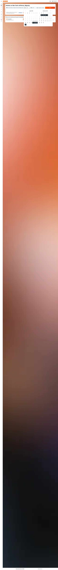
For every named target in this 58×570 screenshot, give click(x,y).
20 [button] (31, 20)
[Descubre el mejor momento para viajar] (1, 15)
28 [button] (39, 22)
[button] (1, 1)
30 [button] (43, 22)
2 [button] (43, 15)
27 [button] (31, 22)
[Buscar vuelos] (1, 3)
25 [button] (27, 22)
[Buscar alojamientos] (1, 5)
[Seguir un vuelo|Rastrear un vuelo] (1, 13)
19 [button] (29, 20)
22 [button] (41, 20)
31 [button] (25, 24)
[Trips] (1, 17)
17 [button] (25, 20)
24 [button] (25, 22)
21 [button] (39, 20)
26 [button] (29, 22)
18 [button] (27, 20)
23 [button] (43, 20)
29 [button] (41, 22)
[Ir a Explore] (1, 11)
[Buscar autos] (1, 7)
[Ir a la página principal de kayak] (5, 1)
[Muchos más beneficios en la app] (1, 9)
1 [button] (41, 15)
